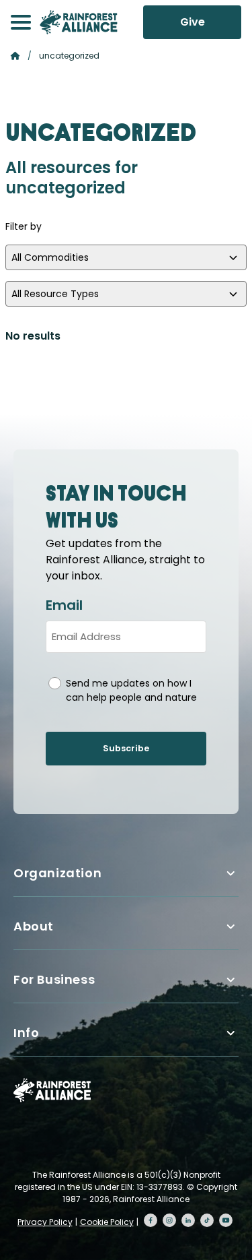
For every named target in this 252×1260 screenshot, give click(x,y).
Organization (57, 872)
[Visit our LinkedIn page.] (188, 1220)
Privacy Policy (45, 1222)
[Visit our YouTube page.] (226, 1220)
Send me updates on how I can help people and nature (131, 690)
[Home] (79, 22)
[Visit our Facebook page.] (150, 1220)
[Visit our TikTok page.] (207, 1220)
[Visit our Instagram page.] (169, 1220)
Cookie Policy (107, 1222)
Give (192, 22)
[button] (21, 22)
